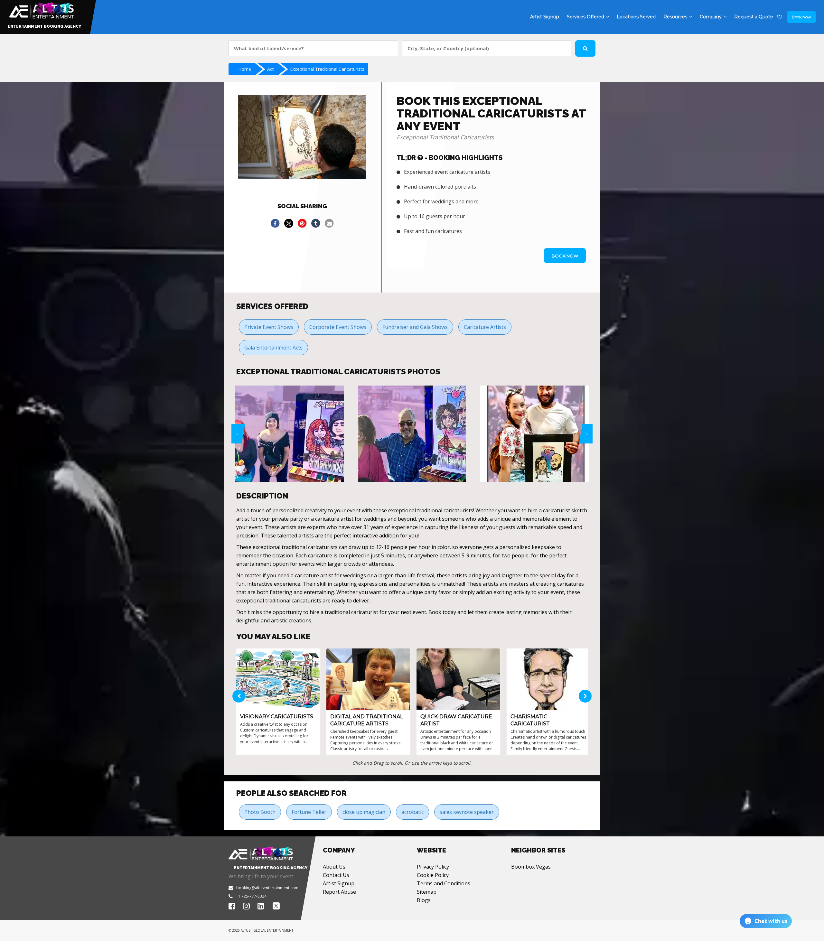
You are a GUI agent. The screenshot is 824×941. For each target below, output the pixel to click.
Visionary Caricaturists (276, 716)
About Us (334, 866)
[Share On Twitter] (289, 223)
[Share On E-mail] (329, 223)
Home (244, 69)
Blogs (424, 900)
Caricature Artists (485, 327)
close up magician (363, 811)
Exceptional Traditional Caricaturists (327, 69)
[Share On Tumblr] (316, 223)
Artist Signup (338, 883)
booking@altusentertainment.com (267, 887)
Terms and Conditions (443, 883)
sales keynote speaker (467, 811)
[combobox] (313, 48)
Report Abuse (339, 891)
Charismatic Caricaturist (530, 720)
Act (270, 69)
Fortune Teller (309, 811)
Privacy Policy (433, 866)
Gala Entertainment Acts (273, 347)
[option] (292, 434)
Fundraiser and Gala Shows (415, 327)
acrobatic (412, 811)
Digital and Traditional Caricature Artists (366, 720)
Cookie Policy (433, 875)
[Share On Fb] (275, 223)
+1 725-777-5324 (251, 896)
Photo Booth (260, 811)
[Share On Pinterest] (302, 223)
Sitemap (426, 891)
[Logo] (41, 9)
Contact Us (336, 875)
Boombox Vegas (531, 866)
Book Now (801, 16)
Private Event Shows (268, 327)
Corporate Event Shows (337, 327)
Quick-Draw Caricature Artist (456, 720)
